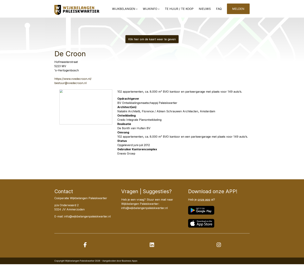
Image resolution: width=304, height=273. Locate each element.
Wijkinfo (150, 9)
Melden (238, 9)
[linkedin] (152, 245)
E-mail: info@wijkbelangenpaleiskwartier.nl (82, 216)
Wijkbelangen (123, 9)
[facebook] (85, 245)
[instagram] (219, 245)
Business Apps (129, 260)
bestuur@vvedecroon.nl (70, 83)
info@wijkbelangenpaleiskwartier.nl (144, 208)
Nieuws (205, 9)
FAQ (219, 9)
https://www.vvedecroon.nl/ (72, 79)
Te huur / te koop (179, 9)
